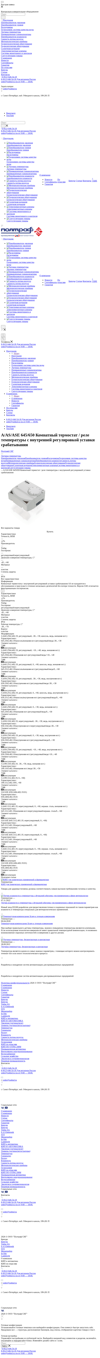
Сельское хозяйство (9, 1056)
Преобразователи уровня (36, 458)
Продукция (16, 356)
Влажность (6, 1035)
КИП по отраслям (9, 1044)
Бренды (4, 999)
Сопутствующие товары (20, 468)
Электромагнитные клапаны (44, 465)
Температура (6, 1028)
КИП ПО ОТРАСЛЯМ (11, 1047)
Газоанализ (6, 1030)
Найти (4, 1346)
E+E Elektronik (7, 1006)
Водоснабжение (8, 1054)
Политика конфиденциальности (15, 983)
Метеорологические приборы (21, 463)
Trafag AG (5, 1004)
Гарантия (5, 997)
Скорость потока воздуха (12, 1037)
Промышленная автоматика (13, 1049)
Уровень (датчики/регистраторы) (15, 1025)
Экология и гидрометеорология (15, 1058)
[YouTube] (6, 1108)
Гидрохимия (6, 1042)
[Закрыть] (2, 1317)
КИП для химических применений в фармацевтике (24, 884)
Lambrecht (5, 1016)
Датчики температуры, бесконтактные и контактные (24, 946)
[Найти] (3, 17)
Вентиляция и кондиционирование (16, 1051)
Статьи (4, 992)
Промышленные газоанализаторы (21, 461)
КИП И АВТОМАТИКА (12, 1021)
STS (3, 1009)
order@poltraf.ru (10, 89)
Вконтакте (10, 113)
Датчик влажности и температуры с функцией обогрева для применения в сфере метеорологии (43, 903)
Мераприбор (6, 1011)
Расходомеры (53, 458)
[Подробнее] (2, 893)
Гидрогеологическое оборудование (49, 463)
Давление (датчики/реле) (12, 1023)
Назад (16, 353)
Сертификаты (7, 995)
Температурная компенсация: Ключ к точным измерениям (27, 923)
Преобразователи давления (13, 458)
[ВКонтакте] (3, 1108)
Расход (4, 1032)
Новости (5, 990)
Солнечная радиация (22, 465)
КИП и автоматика (9, 1018)
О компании (16, 398)
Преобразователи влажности (48, 461)
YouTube (10, 115)
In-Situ (4, 1013)
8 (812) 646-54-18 (9, 77)
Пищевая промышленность (13, 1061)
